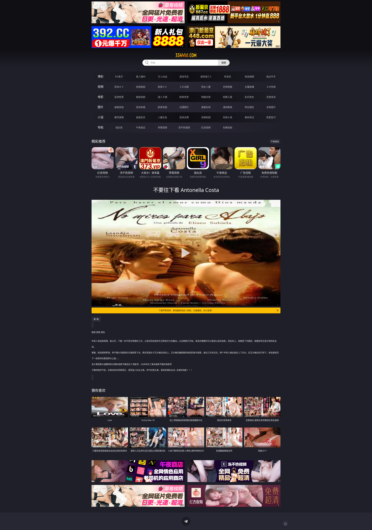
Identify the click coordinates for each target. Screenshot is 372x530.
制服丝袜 (206, 97)
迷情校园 (206, 117)
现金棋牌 (249, 76)
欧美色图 (162, 107)
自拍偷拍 (140, 86)
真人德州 (140, 76)
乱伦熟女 (249, 97)
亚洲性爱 (119, 97)
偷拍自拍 (140, 97)
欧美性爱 (184, 97)
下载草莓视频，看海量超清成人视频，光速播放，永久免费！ (186, 310)
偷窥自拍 (119, 107)
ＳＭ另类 (271, 86)
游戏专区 (184, 76)
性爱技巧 (271, 117)
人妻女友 (162, 117)
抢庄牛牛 (271, 76)
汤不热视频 (184, 127)
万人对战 (162, 76)
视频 (100, 87)
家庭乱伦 (140, 117)
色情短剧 (227, 127)
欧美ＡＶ (162, 86)
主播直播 (249, 86)
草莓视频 (162, 127)
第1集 (96, 319)
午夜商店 (140, 127)
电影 (100, 97)
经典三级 (227, 97)
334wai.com (186, 55)
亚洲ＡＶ (119, 86)
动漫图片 (184, 107)
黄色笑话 (249, 117)
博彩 (100, 77)
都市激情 (119, 117)
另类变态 (271, 97)
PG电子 (119, 76)
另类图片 (271, 107)
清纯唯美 (227, 107)
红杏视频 (206, 127)
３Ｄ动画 (184, 86)
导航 (100, 127)
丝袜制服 (227, 86)
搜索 (223, 62)
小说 (100, 117)
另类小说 (227, 117)
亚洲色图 (140, 107)
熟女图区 (249, 107)
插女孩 (119, 127)
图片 (100, 107)
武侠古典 (184, 117)
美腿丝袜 (206, 107)
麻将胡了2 (206, 76)
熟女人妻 (206, 86)
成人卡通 (162, 97)
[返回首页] (285, 523)
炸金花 (227, 76)
